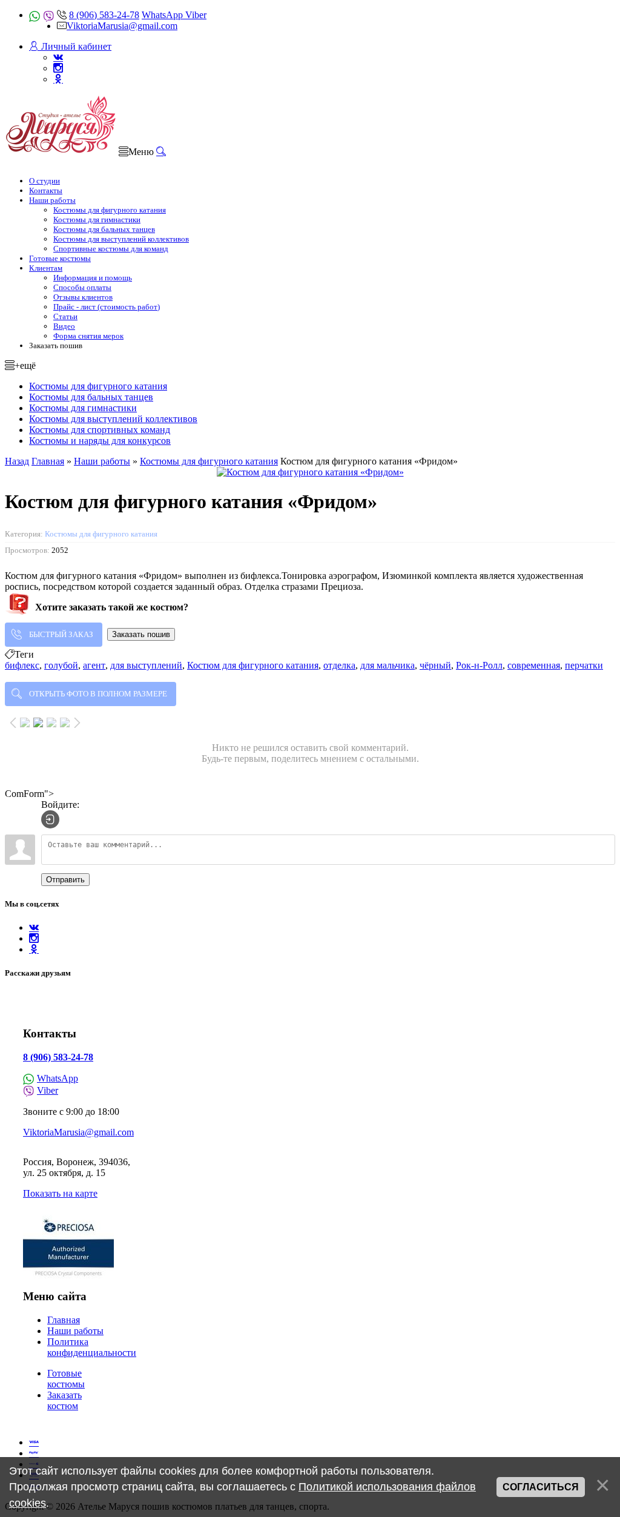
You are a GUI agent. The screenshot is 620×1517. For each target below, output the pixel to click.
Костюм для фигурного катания (252, 665)
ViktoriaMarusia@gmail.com (122, 26)
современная (533, 665)
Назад (17, 461)
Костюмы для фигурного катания (101, 533)
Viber (195, 15)
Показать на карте (60, 1193)
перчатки (584, 665)
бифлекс (22, 665)
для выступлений (146, 665)
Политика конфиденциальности (91, 1347)
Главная (63, 1320)
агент (94, 665)
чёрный (435, 665)
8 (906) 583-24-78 (104, 15)
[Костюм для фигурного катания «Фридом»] (310, 472)
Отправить (65, 879)
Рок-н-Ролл (479, 665)
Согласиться (541, 1487)
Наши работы (75, 1331)
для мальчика (387, 665)
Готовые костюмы (66, 1378)
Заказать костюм (64, 1400)
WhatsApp (163, 15)
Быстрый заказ (61, 634)
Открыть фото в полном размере (98, 693)
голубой (61, 665)
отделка (339, 665)
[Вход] (50, 819)
